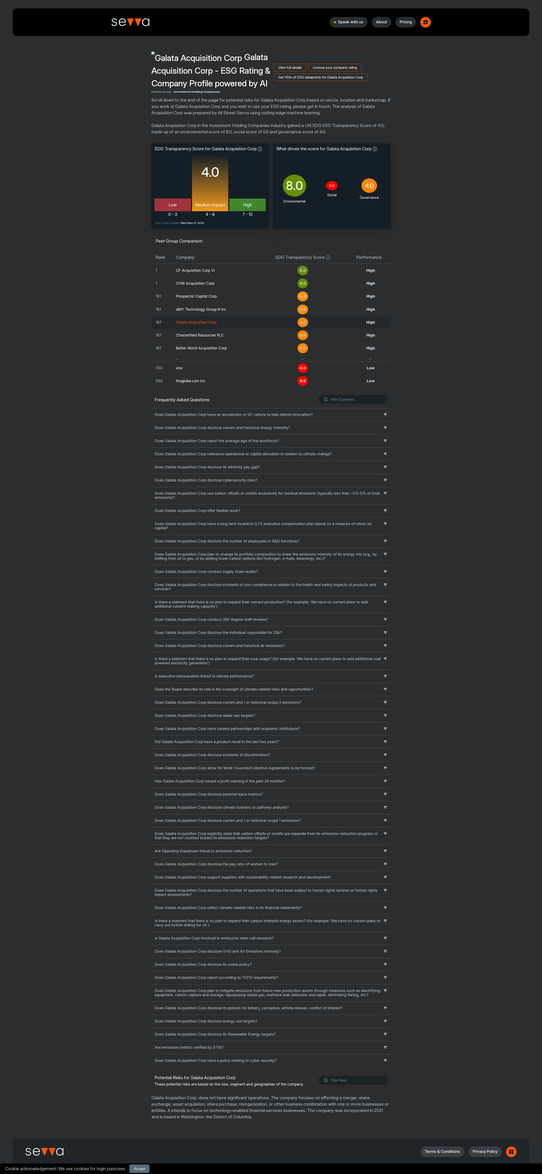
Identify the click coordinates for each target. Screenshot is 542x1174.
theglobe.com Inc (190, 381)
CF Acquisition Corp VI (195, 270)
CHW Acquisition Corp (195, 283)
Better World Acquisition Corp (201, 348)
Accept (139, 1169)
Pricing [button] (406, 22)
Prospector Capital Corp (196, 296)
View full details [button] (290, 67)
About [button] (381, 22)
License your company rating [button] (335, 67)
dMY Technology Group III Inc (201, 309)
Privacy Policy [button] (485, 1151)
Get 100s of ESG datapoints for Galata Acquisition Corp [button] (320, 77)
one (179, 368)
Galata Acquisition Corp (196, 322)
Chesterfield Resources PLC (200, 335)
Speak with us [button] (350, 22)
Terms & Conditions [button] (442, 1151)
